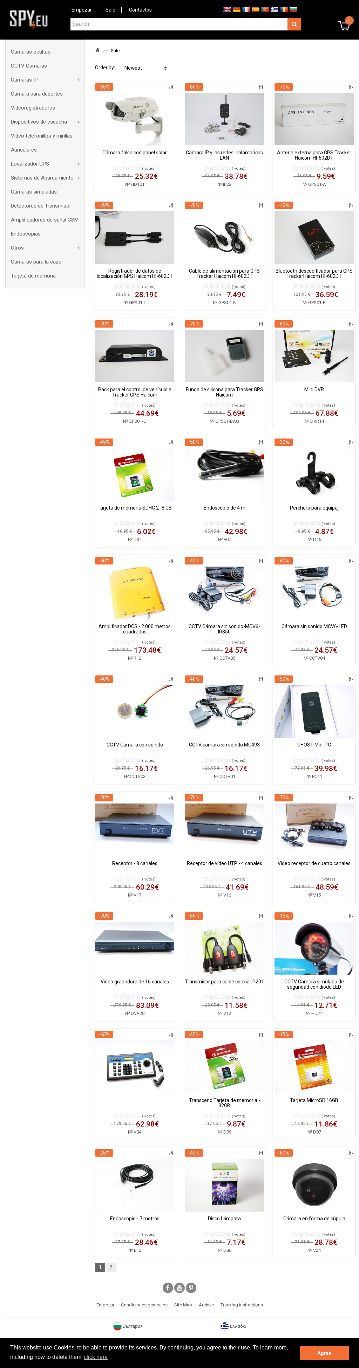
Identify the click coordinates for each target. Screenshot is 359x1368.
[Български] (293, 9)
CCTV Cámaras (29, 66)
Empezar (82, 10)
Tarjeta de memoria (33, 276)
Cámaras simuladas (34, 192)
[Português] (265, 9)
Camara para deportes (37, 94)
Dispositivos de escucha (39, 122)
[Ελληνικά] (274, 9)
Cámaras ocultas (30, 52)
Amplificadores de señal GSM (45, 220)
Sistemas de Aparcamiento (42, 178)
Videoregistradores (33, 108)
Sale (110, 10)
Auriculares (24, 150)
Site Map (183, 1304)
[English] (227, 9)
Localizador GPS (30, 164)
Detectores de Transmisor (41, 206)
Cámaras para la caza (36, 262)
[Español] (255, 9)
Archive (206, 1304)
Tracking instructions (242, 1304)
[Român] (284, 9)
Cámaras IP (24, 80)
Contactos (140, 10)
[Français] (246, 9)
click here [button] (96, 1357)
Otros (17, 248)
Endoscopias (26, 234)
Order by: (105, 67)
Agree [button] (324, 1353)
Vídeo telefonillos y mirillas (42, 136)
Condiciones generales (144, 1304)
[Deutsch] (236, 9)
